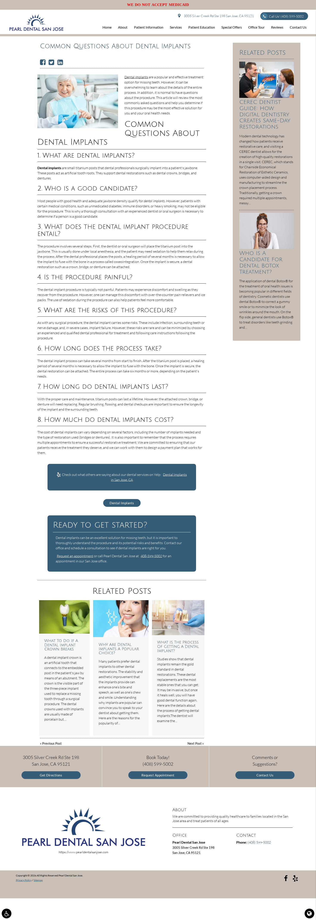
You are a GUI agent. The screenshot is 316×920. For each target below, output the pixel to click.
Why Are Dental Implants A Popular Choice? (119, 648)
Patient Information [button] (148, 27)
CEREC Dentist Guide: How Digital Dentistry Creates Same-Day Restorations (264, 114)
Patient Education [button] (201, 27)
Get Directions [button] (51, 775)
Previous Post (52, 743)
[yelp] (295, 878)
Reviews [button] (277, 27)
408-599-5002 (151, 556)
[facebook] (286, 878)
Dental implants (136, 77)
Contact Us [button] (298, 27)
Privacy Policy (24, 880)
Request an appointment (75, 556)
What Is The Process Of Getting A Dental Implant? (178, 646)
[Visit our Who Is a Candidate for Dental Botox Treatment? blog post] (266, 248)
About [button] (122, 27)
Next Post (194, 743)
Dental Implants (122, 503)
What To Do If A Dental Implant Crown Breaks (61, 645)
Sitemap (38, 880)
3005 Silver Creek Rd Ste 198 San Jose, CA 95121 (218, 16)
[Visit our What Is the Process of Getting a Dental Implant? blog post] (178, 617)
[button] (6, 913)
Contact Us (264, 775)
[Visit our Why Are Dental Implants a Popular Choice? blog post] (121, 618)
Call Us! (286, 16)
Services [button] (176, 27)
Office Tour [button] (256, 27)
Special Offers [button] (231, 27)
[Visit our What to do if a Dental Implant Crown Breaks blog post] (64, 617)
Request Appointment (158, 775)
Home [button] (107, 27)
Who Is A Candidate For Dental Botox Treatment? (260, 262)
